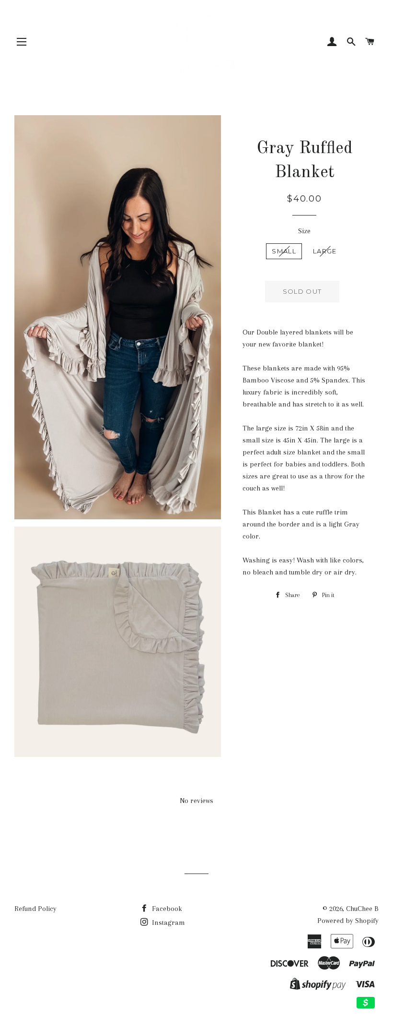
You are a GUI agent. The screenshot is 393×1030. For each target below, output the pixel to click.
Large (325, 251)
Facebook (166, 908)
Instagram (167, 922)
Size (304, 231)
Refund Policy (35, 908)
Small (284, 251)
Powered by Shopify (348, 920)
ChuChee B (362, 908)
